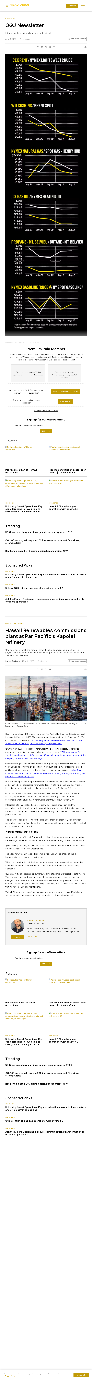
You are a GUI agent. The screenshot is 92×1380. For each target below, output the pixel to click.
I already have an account (46, 411)
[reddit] (50, 47)
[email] (54, 47)
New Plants (10, 18)
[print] (85, 47)
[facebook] (38, 47)
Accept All (81, 1375)
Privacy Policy (10, 1376)
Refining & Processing (14, 623)
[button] (7, 5)
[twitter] (46, 47)
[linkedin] (42, 47)
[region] (46, 1375)
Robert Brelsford (12, 661)
